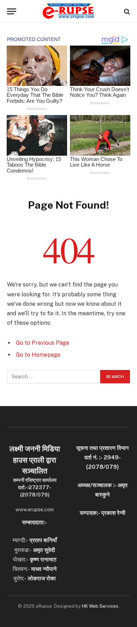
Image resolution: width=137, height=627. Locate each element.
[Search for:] (54, 376)
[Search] (126, 11)
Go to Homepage (38, 354)
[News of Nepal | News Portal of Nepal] (68, 11)
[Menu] (11, 11)
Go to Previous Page (42, 342)
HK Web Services (100, 606)
